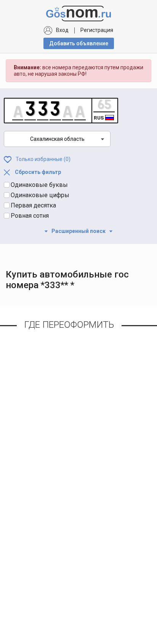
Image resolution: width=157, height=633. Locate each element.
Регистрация (96, 30)
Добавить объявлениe (78, 43)
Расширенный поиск (78, 231)
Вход (62, 30)
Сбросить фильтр (37, 172)
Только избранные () (42, 159)
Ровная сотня (30, 215)
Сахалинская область (57, 139)
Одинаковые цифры (40, 195)
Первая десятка (33, 205)
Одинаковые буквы (39, 184)
